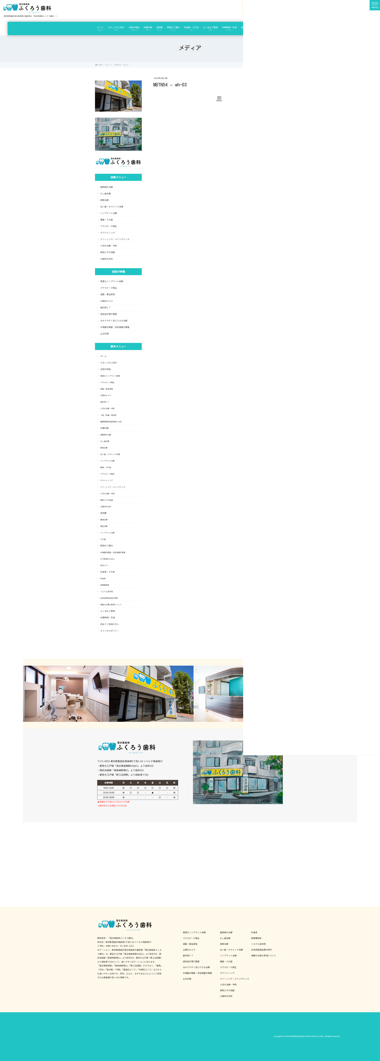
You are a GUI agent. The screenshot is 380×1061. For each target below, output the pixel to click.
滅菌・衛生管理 (107, 294)
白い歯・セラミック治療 (111, 206)
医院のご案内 (106, 545)
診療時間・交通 (107, 617)
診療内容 (104, 428)
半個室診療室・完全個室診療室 (114, 327)
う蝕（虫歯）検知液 (108, 415)
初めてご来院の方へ (109, 624)
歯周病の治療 (106, 186)
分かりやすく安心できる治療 (113, 320)
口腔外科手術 (106, 258)
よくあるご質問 (107, 610)
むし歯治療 (105, 193)
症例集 (103, 512)
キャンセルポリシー (109, 630)
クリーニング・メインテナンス (114, 239)
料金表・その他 (107, 571)
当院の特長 (105, 369)
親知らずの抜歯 (107, 252)
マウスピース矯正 (108, 226)
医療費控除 (104, 585)
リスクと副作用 (106, 591)
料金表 (103, 578)
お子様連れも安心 (107, 559)
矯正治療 (103, 526)
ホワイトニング (107, 232)
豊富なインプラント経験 (111, 281)
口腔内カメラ (106, 300)
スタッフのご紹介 (108, 362)
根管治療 (104, 200)
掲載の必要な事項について (111, 604)
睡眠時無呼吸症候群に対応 (111, 421)
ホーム (103, 356)
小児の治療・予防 (108, 245)
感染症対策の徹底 (108, 314)
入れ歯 (104, 539)
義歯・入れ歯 (106, 219)
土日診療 (104, 333)
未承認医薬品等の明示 (109, 598)
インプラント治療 (108, 213)
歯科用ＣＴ (105, 307)
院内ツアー (104, 565)
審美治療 (103, 519)
